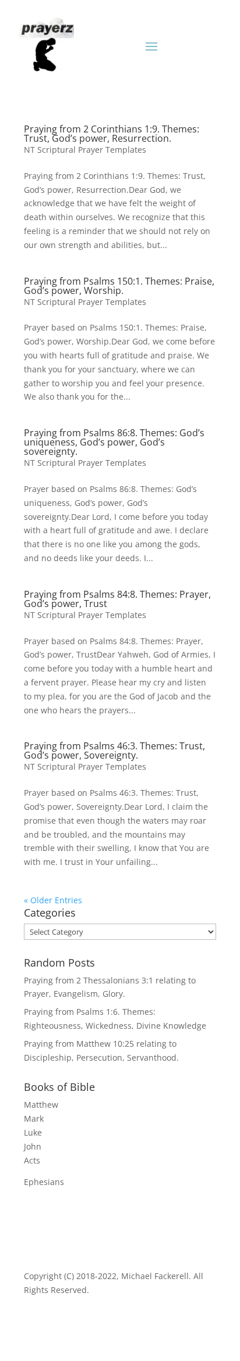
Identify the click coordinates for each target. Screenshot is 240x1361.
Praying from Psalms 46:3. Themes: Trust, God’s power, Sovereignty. (114, 750)
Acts (32, 1160)
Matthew (41, 1104)
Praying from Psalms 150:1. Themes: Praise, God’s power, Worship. (119, 286)
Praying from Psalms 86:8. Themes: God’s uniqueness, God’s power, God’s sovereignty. (114, 442)
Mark (34, 1118)
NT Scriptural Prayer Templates (85, 149)
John (32, 1146)
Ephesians (44, 1181)
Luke (33, 1132)
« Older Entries (53, 900)
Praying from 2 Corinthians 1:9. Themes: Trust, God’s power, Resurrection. (111, 134)
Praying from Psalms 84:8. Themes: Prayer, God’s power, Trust (117, 599)
